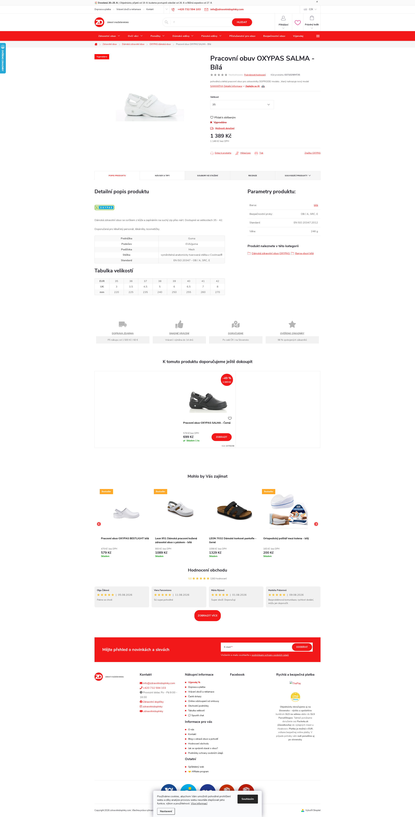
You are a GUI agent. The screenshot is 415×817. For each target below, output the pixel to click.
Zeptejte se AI (255, 86)
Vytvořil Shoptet (312, 810)
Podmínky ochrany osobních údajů (205, 753)
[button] (126, 552)
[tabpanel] (207, 409)
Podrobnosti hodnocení (255, 75)
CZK (311, 9)
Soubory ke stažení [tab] (207, 175)
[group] (126, 524)
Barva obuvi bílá (304, 253)
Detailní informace (233, 86)
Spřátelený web (196, 767)
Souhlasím (248, 799)
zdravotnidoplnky (152, 706)
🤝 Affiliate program (198, 771)
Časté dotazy (194, 696)
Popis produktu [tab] (117, 175)
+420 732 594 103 (154, 688)
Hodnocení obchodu (207, 570)
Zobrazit (221, 437)
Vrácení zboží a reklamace (128, 9)
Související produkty (296, 175)
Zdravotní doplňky (153, 702)
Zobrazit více (207, 615)
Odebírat (302, 647)
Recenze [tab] (252, 175)
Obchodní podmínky (198, 706)
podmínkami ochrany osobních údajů (270, 655)
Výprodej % (194, 682)
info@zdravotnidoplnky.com (158, 683)
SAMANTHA (216, 86)
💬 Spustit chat (196, 715)
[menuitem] (109, 36)
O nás (191, 729)
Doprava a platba (103, 9)
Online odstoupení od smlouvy (203, 701)
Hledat (242, 22)
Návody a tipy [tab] (162, 175)
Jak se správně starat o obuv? (203, 748)
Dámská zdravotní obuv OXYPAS (271, 253)
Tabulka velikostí (196, 710)
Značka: (312, 153)
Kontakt (150, 9)
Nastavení (166, 811)
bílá (316, 205)
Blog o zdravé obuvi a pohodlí (203, 739)
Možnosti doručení (224, 128)
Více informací (199, 803)
